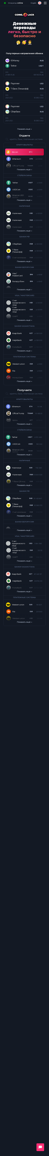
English (33, 3)
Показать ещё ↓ (24, 129)
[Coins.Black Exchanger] (24, 15)
